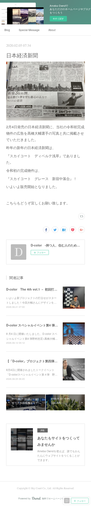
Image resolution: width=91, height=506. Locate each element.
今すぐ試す (58, 18)
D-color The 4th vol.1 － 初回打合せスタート (39, 289)
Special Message (29, 30)
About (51, 30)
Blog (7, 30)
